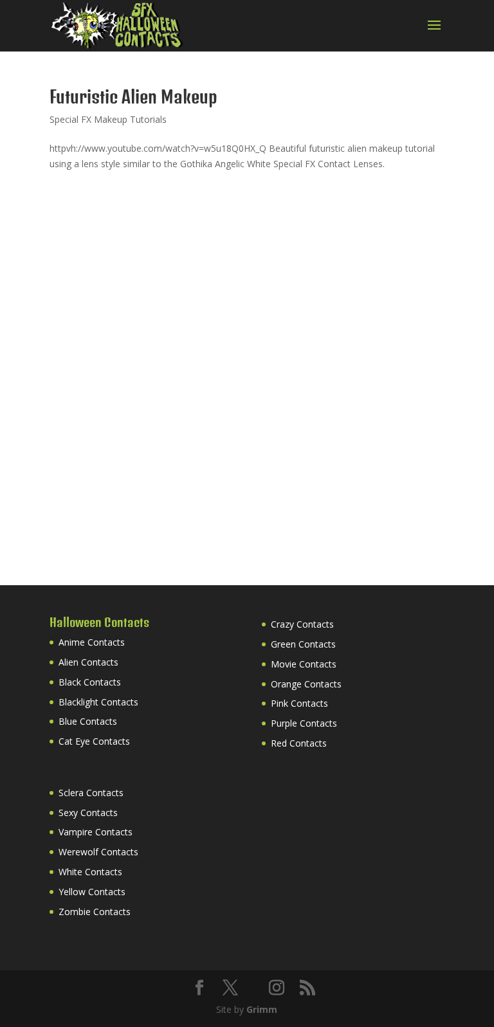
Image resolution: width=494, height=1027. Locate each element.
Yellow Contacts (92, 892)
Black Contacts (90, 682)
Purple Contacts (304, 723)
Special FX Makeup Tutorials (108, 119)
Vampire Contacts (96, 832)
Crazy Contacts (302, 624)
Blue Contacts (88, 721)
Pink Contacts (299, 703)
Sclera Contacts (91, 792)
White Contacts (90, 872)
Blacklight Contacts (98, 702)
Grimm (261, 1009)
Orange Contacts (306, 684)
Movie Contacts (303, 664)
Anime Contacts (92, 642)
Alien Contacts (88, 662)
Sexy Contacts (88, 812)
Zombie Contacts (95, 911)
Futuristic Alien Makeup (133, 96)
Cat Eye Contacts (94, 741)
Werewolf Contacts (98, 852)
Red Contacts (299, 743)
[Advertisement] (146, 278)
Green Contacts (303, 644)
